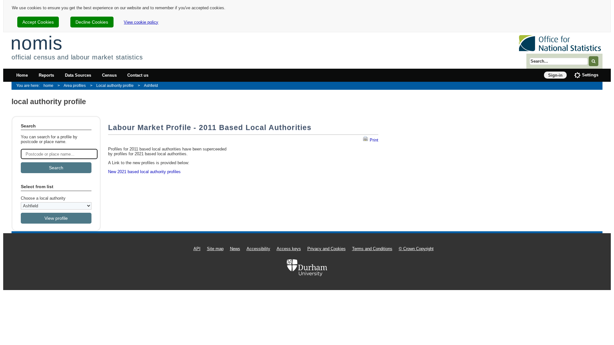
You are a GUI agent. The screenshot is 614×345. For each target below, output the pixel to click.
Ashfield (151, 85)
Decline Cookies (91, 22)
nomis (36, 43)
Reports (46, 75)
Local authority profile (115, 85)
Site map (215, 248)
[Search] (593, 61)
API (197, 248)
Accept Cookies (38, 22)
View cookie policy (141, 22)
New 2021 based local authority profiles (144, 171)
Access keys (289, 248)
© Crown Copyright (416, 248)
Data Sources (78, 75)
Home (22, 75)
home (48, 85)
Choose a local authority (43, 198)
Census (109, 75)
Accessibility (258, 248)
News (235, 248)
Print (373, 140)
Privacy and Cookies (326, 248)
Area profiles (75, 85)
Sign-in (555, 75)
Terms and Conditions (372, 248)
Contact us (137, 75)
